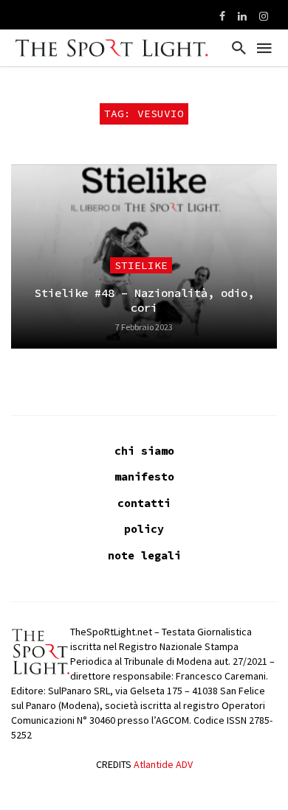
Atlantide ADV (163, 764)
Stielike (141, 265)
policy (144, 529)
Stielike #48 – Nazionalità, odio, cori (144, 300)
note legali (144, 555)
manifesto (144, 476)
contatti (144, 503)
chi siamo (144, 451)
